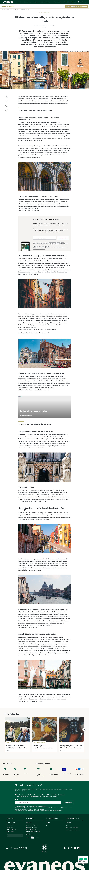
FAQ (75, 2)
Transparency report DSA (32, 824)
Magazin (37, 2)
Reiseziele (18, 2)
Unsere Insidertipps (8, 6)
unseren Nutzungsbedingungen (56, 242)
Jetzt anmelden (63, 238)
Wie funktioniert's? (44, 2)
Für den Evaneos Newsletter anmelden (76, 6)
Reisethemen (27, 2)
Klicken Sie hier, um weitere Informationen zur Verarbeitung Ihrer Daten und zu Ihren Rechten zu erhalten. (39, 810)
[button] (84, 729)
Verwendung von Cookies (32, 825)
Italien (41, 12)
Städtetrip (46, 12)
